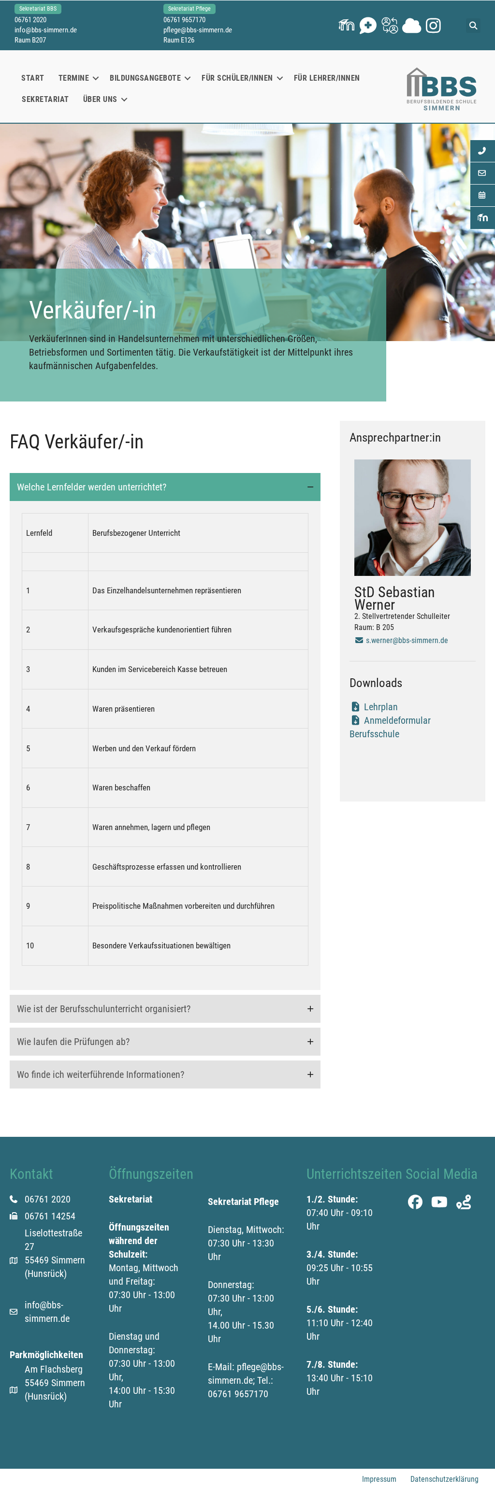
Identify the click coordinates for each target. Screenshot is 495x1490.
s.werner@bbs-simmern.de (406, 640)
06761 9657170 (184, 19)
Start (32, 78)
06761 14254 (50, 1216)
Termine (73, 78)
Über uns (100, 99)
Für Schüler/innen (237, 78)
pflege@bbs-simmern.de (197, 30)
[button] (346, 25)
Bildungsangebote (145, 78)
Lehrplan (380, 707)
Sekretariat (45, 99)
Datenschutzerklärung (444, 1479)
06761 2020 (30, 19)
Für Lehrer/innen (327, 78)
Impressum (379, 1479)
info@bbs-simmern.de (46, 30)
